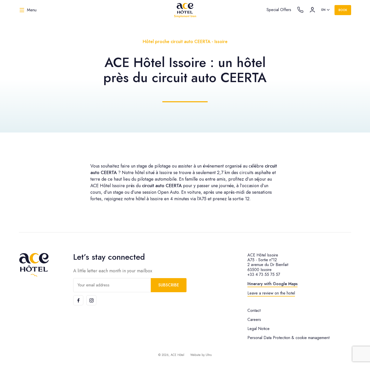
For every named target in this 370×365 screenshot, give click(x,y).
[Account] (312, 10)
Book (343, 10)
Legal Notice (258, 328)
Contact (254, 310)
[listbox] (326, 10)
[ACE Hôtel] (185, 10)
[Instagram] (91, 300)
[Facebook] (78, 300)
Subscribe (168, 285)
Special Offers (279, 10)
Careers (254, 319)
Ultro (209, 355)
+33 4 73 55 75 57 (263, 274)
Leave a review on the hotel (271, 293)
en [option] (323, 10)
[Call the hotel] (300, 10)
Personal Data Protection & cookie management (288, 338)
